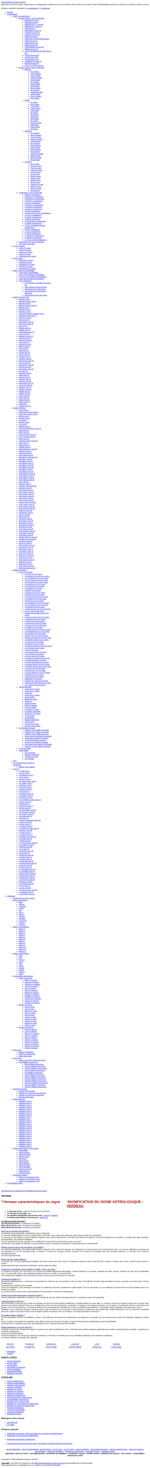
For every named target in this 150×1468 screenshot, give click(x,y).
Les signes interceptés (16, 1410)
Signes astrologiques (20, 900)
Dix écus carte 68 (25, 543)
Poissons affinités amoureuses (35, 1087)
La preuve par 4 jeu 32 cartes (35, 670)
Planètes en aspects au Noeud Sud (31, 1095)
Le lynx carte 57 (24, 886)
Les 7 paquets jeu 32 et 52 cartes (36, 578)
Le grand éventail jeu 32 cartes (35, 660)
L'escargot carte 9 (25, 787)
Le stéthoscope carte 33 (27, 836)
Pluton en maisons (31, 1048)
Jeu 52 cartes (18, 258)
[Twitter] (11, 1425)
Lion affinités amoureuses (34, 1072)
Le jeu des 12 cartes (32, 709)
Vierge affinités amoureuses (34, 1074)
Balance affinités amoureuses (35, 1076)
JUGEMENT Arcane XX (33, 61)
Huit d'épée (34, 117)
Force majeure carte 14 (27, 437)
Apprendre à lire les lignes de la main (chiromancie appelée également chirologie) (40, 1444)
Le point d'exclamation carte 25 (30, 820)
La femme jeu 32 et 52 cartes (35, 592)
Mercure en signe (31, 1011)
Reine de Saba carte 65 (27, 568)
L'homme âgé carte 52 (27, 875)
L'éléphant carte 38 (25, 847)
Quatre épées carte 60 (27, 531)
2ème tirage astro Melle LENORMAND (38, 744)
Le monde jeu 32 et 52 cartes (35, 584)
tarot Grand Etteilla (14, 1371)
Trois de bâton (35, 76)
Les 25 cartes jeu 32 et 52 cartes (36, 582)
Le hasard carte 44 (25, 385)
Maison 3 (22, 933)
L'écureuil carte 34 (25, 839)
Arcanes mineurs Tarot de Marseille (31, 67)
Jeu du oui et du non (32, 724)
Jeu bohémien (30, 718)
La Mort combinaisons (32, 219)
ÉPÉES (27, 100)
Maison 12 (22, 951)
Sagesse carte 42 (25, 381)
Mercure (22, 960)
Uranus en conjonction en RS (29, 1181)
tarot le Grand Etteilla (30, 1449)
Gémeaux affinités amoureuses (36, 1068)
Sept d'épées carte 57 (26, 525)
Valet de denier (35, 156)
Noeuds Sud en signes (27, 1091)
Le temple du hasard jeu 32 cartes (37, 662)
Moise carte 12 (24, 432)
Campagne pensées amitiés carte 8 (31, 314)
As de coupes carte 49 (27, 508)
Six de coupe (35, 174)
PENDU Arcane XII (31, 43)
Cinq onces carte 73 (26, 553)
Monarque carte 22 (25, 453)
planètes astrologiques (16, 1385)
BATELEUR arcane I (32, 20)
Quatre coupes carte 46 (27, 502)
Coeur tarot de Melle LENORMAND (31, 279)
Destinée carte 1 (24, 299)
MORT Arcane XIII (31, 45)
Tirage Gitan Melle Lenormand (35, 740)
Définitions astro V (25, 1144)
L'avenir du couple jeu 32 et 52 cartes (38, 666)
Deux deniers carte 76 (27, 560)
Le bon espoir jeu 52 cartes (34, 677)
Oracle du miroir (30, 703)
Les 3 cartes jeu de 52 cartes (35, 685)
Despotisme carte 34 (26, 365)
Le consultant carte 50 (27, 871)
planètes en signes (14, 1389)
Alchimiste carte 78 (25, 564)
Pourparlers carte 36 (26, 369)
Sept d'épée (34, 115)
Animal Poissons (24, 1173)
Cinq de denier (35, 141)
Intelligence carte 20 (26, 336)
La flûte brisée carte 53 (27, 878)
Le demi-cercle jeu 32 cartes (35, 621)
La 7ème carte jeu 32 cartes (35, 656)
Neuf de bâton (35, 88)
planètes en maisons (15, 1391)
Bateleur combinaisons (33, 195)
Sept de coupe (35, 176)
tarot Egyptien (45, 1449)
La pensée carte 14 (26, 798)
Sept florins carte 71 (26, 549)
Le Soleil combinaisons (33, 234)
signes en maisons (14, 1387)
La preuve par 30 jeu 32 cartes (35, 652)
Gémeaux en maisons (32, 984)
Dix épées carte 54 (25, 519)
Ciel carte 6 (23, 420)
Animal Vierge (23, 1161)
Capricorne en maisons (33, 999)
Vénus (21, 962)
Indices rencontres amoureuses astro (32, 1060)
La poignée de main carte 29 (29, 828)
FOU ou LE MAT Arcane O (34, 65)
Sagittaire (22, 919)
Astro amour (17, 1058)
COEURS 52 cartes (26, 266)
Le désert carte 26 (25, 822)
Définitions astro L (25, 1124)
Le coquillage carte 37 (26, 845)
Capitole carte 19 (25, 447)
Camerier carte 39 (25, 488)
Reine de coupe (36, 188)
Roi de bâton (34, 98)
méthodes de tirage (14, 1373)
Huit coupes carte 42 (26, 494)
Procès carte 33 (24, 363)
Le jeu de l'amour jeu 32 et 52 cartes (37, 672)
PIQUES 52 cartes (25, 262)
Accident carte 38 (25, 373)
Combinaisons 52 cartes (27, 268)
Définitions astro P (25, 1132)
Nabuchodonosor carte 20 (28, 449)
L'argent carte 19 (25, 808)
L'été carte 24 (23, 818)
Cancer (21, 908)
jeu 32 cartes (12, 1363)
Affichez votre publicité (27, 767)
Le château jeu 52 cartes (33, 588)
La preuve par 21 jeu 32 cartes (35, 625)
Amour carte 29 (24, 355)
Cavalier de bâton (36, 92)
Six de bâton (34, 82)
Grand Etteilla (23, 750)
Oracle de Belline (25, 748)
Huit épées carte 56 (26, 523)
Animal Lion (23, 1158)
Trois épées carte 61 (26, 533)
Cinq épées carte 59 (26, 529)
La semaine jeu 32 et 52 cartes (35, 599)
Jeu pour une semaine (32, 726)
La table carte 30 (25, 357)
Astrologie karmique (20, 1089)
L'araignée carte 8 (25, 785)
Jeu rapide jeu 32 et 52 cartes (35, 633)
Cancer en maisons (32, 986)
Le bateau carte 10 (25, 789)
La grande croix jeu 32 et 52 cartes (37, 576)
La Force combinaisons (33, 215)
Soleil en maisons (31, 1029)
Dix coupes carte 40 (26, 490)
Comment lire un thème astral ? (24, 898)
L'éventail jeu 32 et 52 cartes (35, 607)
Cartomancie (12, 14)
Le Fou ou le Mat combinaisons (36, 240)
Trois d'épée (34, 106)
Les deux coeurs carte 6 (27, 781)
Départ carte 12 (24, 320)
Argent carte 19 (24, 334)
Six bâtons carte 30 (26, 469)
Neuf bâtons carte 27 (26, 463)
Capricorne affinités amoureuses (36, 1083)
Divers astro (17, 1050)
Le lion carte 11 (24, 791)
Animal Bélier (23, 1150)
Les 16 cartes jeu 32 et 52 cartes (36, 597)
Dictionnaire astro (19, 1099)
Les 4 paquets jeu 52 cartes (34, 586)
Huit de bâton (35, 86)
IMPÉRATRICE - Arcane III (34, 24)
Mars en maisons (31, 1037)
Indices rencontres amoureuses (19, 1398)
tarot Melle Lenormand (16, 1367)
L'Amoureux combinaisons (34, 205)
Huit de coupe (35, 178)
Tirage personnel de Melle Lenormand (38, 736)
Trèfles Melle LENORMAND (29, 273)
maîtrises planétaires (15, 1393)
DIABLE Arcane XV (31, 49)
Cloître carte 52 (24, 402)
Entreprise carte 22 (25, 340)
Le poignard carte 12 (26, 793)
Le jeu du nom (30, 715)
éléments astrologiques (16, 1395)
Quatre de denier (36, 139)
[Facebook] (12, 1422)
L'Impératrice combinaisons (34, 199)
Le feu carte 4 (24, 777)
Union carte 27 (24, 350)
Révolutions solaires (20, 1175)
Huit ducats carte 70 (26, 547)
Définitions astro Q (25, 1134)
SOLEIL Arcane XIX (32, 59)
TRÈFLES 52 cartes (26, 260)
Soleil (20, 955)
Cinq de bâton (35, 80)
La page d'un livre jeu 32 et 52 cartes (38, 609)
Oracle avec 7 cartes (32, 691)
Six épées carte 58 (25, 527)
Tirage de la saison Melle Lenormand (38, 746)
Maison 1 (22, 929)
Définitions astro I (25, 1117)
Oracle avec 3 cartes (32, 689)
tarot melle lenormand (99, 1449)
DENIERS (28, 131)
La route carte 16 (25, 802)
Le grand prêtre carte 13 (27, 435)
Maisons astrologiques (21, 927)
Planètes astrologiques (21, 953)
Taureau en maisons (32, 982)
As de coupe (34, 164)
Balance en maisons (32, 992)
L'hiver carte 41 (24, 853)
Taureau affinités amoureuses (35, 1066)
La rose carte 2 (24, 773)
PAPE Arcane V (30, 28)
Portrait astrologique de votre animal (25, 1148)
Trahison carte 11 (25, 406)
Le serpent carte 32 (26, 834)
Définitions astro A (25, 1101)
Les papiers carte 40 (26, 851)
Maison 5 (22, 937)
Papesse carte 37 (25, 484)
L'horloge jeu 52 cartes (33, 590)
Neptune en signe (31, 1023)
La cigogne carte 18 (26, 806)
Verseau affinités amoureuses (35, 1085)
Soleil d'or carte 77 (25, 562)
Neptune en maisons (32, 1046)
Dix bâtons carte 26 (26, 461)
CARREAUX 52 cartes (27, 264)
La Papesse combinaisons (34, 197)
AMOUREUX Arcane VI (33, 30)
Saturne (21, 968)
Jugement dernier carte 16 (28, 441)
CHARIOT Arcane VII (32, 33)
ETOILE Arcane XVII (32, 55)
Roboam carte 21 (25, 451)
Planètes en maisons (26, 1027)
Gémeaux (22, 906)
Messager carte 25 (25, 459)
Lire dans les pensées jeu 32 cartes (37, 658)
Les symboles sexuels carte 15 (30, 800)
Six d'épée (34, 113)
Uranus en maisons (32, 1044)
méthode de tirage (92, 1451)
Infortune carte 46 (25, 389)
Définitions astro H (25, 1115)
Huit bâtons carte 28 (26, 465)
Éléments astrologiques (27, 1054)
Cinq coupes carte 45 (26, 500)
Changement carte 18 (26, 332)
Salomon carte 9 (24, 426)
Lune (20, 957)
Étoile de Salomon (31, 705)
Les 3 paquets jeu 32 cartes (34, 648)
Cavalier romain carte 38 (27, 486)
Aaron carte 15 (24, 439)
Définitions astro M (25, 1126)
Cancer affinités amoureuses (35, 1070)
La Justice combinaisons (33, 209)
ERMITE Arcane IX (31, 37)
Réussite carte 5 (24, 303)
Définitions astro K (25, 1122)
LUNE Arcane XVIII (31, 57)
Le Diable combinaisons (33, 223)
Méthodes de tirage (20, 570)
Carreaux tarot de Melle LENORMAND (32, 277)
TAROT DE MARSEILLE (21, 16)
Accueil (10, 12)
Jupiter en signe (30, 1017)
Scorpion (22, 916)
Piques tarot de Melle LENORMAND (31, 275)
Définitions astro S (25, 1138)
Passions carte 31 (25, 359)
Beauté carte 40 (24, 377)
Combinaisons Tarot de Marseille (30, 193)
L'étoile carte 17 (24, 804)
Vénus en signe (30, 1013)
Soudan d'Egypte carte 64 (28, 537)
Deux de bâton (35, 74)
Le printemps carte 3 (26, 775)
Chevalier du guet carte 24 (28, 457)
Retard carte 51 (24, 400)
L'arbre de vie (29, 722)
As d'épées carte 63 (26, 535)
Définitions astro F (25, 1111)
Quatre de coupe (36, 170)
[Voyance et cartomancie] (24, 1191)
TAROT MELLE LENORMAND (24, 270)
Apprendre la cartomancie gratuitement (22, 1436)
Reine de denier (36, 158)
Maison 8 (22, 943)
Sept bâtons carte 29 (26, 467)
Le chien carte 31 (25, 832)
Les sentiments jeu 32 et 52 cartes (37, 603)
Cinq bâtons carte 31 (26, 471)
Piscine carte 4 (24, 416)
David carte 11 (24, 430)
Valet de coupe (35, 186)
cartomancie (33, 8)
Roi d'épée (34, 129)
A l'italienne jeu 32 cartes (33, 679)
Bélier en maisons (31, 980)
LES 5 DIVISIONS (25, 281)
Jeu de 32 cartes (19, 246)
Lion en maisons (30, 988)
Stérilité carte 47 (24, 391)
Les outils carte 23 (25, 816)
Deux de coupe (35, 166)
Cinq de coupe (35, 172)
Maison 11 (22, 949)
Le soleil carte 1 (24, 771)
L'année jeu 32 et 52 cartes (34, 601)
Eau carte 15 (23, 326)
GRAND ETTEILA (19, 408)
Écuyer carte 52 (24, 515)
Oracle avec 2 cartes (32, 695)
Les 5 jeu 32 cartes (31, 650)
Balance (21, 914)
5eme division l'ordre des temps (36, 295)
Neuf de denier (35, 149)
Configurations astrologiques (23, 976)
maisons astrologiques (16, 1383)
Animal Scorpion (24, 1165)
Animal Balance (24, 1163)
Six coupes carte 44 (26, 498)
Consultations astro (14, 1183)
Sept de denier (35, 145)
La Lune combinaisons (33, 231)
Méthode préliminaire (32, 754)
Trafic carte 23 (24, 342)
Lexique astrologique (15, 1412)
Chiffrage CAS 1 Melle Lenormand (37, 730)
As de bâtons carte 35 (26, 480)
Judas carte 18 (24, 445)
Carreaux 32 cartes (26, 252)
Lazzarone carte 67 (26, 541)
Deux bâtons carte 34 (26, 478)
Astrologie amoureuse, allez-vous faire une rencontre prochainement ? (35, 1434)
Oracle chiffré (29, 697)
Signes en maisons (25, 978)
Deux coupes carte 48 (27, 506)
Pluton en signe (30, 1025)
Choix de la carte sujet (27, 244)
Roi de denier (35, 160)
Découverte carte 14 (26, 324)
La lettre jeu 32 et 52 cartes (34, 644)
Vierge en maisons (31, 990)
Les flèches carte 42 (26, 855)
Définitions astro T (25, 1140)
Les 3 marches (30, 752)
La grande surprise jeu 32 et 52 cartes (38, 646)
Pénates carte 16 (25, 328)
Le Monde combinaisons (33, 238)
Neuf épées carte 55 (26, 521)
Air (29, 1213)
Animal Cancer (24, 1156)
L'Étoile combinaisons (32, 229)
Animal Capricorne (25, 1169)
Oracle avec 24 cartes (33, 713)
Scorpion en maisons (32, 994)
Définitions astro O (25, 1130)
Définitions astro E (25, 1109)
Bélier (21, 902)
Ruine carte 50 (24, 398)
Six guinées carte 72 (26, 551)
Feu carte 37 (23, 371)
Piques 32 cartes (25, 254)
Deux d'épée (34, 104)
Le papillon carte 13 (26, 795)
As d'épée (34, 102)
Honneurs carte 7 (25, 311)
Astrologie (11, 896)
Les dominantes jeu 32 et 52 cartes (37, 631)
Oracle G (16, 769)
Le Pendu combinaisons (33, 217)
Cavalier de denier (36, 154)
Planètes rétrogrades (26, 1097)
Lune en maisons (31, 1031)
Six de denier (35, 143)
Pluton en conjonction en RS (29, 1177)
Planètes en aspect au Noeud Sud (20, 1406)
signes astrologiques (15, 1381)
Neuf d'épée (34, 119)
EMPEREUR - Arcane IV (33, 26)
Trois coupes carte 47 (26, 504)
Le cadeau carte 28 (26, 826)
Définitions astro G (25, 1113)
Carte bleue (23, 404)
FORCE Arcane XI (31, 41)
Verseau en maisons (32, 1001)
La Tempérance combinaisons (35, 221)
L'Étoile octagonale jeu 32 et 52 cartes (38, 638)
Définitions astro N (25, 1128)
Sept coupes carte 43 (26, 496)
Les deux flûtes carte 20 (27, 810)
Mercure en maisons (32, 1033)
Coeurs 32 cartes (25, 250)
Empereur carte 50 (25, 510)
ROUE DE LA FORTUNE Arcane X (37, 39)
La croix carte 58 (25, 888)
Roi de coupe (35, 190)
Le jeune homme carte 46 (28, 863)
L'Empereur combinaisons (34, 201)
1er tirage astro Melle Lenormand (36, 742)
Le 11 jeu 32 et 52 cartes (33, 574)
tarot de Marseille (14, 1361)
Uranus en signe (30, 1021)
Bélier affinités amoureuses (34, 1064)
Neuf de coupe (35, 180)
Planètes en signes (25, 1005)
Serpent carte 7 (24, 422)
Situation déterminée (32, 720)
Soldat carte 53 (24, 517)
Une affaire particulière (33, 711)
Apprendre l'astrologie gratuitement (21, 1439)
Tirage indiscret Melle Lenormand (36, 738)
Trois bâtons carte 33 (26, 476)
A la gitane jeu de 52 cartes (34, 674)
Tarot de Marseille (25, 687)
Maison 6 (22, 939)
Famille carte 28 (24, 352)
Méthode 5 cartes (31, 699)
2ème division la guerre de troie (36, 287)
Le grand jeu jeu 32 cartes (34, 627)
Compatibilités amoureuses (28, 1062)
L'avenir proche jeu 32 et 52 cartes (37, 617)
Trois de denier (35, 137)
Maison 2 (22, 931)
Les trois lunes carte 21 (27, 812)
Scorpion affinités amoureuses (35, 1079)
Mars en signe (30, 1015)
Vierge (21, 912)
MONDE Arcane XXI (32, 63)
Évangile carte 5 (24, 418)
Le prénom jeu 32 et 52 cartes (35, 619)
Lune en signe (30, 1009)
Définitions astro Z (25, 1146)
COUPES (28, 162)
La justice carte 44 (25, 859)
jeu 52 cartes (12, 1365)
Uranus (21, 970)
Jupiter (21, 966)
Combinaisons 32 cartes (27, 256)
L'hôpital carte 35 (25, 841)
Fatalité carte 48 (24, 394)
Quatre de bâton (36, 78)
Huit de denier (35, 147)
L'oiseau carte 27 (25, 824)
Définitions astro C (25, 1105)
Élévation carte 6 (25, 309)
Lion (20, 910)
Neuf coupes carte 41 (26, 492)
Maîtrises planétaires (26, 1052)
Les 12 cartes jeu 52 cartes (34, 611)
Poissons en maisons (32, 1003)
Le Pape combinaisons (33, 203)
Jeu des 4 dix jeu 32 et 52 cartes (36, 636)
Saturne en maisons (32, 1042)
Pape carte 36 (24, 482)
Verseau (22, 923)
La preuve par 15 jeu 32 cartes (35, 623)
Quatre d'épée (35, 108)
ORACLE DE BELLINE (21, 297)
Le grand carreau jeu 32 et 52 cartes (38, 629)
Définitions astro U (25, 1142)
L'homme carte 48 (25, 867)
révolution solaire (108, 1451)
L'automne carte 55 (25, 882)
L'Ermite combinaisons (33, 211)
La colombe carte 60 (26, 892)
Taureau (22, 904)
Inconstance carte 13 (26, 322)
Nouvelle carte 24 (25, 344)
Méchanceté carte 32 (26, 361)
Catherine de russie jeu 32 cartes (36, 681)
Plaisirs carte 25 (24, 346)
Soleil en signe (30, 1007)
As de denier (34, 133)
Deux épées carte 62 (26, 566)
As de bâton (34, 72)
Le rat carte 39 (24, 849)
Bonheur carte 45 (25, 387)
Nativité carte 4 (24, 307)
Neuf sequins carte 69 (26, 545)
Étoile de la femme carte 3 (28, 305)
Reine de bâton (35, 96)
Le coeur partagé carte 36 (28, 843)
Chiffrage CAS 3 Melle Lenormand (37, 734)
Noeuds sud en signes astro (18, 1402)
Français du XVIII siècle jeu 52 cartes (38, 683)
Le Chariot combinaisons (33, 207)
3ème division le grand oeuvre (35, 289)
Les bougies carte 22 (26, 814)
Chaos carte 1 (24, 410)
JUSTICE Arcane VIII (32, 35)
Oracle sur (28, 701)
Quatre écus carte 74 (26, 556)
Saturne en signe (31, 1019)
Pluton (21, 974)
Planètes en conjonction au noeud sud (32, 1093)
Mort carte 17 (23, 443)
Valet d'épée (34, 125)
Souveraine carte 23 (26, 455)
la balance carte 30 (25, 830)
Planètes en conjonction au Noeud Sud (22, 1404)
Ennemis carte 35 (25, 367)
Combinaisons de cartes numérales (31, 242)
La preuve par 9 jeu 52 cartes (35, 668)
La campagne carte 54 (27, 880)
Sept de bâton (35, 84)
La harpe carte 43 (25, 857)
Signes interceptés (25, 1056)
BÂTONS (28, 69)
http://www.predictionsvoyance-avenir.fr (50, 1463)
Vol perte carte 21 (25, 338)
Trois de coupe (35, 168)
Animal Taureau (24, 1152)
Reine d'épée (35, 127)
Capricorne (23, 921)
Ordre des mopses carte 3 (28, 414)
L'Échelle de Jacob (31, 757)
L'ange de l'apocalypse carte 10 (30, 428)
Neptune (22, 972)
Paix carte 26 (23, 348)
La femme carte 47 (25, 865)
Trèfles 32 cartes (25, 248)
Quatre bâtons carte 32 (27, 473)
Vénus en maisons (31, 1035)
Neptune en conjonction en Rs (29, 1179)
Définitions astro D (25, 1107)
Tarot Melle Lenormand (27, 728)
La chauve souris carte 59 (28, 890)
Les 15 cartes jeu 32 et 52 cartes (36, 580)
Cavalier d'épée (35, 123)
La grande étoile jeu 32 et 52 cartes (37, 664)
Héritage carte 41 (25, 379)
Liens (15, 761)
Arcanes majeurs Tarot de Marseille (31, 18)
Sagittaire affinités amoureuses (35, 1081)
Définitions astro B (25, 1103)
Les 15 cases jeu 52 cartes (34, 642)
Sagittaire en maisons (32, 996)
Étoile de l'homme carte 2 (27, 301)
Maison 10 (22, 947)
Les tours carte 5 (25, 779)
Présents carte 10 (25, 318)
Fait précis (28, 693)
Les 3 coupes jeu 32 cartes (34, 654)
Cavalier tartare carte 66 (27, 539)
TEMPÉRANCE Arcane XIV (34, 47)
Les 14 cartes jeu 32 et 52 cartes (36, 605)
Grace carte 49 (24, 396)
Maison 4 (22, 935)
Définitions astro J (25, 1120)
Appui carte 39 (24, 375)
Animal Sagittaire (24, 1167)
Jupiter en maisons (31, 1040)
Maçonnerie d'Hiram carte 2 (28, 412)
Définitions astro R (25, 1136)
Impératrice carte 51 (26, 512)
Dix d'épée (34, 121)
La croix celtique (30, 707)
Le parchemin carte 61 (27, 894)
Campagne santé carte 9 (27, 316)
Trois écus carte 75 (26, 558)
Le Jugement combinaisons (34, 236)
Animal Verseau (24, 1171)
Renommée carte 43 (26, 383)
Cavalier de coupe (36, 184)
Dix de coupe (35, 182)
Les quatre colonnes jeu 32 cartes (37, 640)
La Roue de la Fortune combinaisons (38, 213)
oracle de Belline (82, 1449)
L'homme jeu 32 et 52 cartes (35, 594)
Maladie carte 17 (24, 330)
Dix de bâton (34, 90)
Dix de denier (35, 151)
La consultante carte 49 (27, 869)
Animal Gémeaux (25, 1154)
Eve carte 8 (23, 424)
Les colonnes (29, 759)
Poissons (22, 925)
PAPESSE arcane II (31, 22)
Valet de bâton (35, 94)
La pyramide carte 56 (26, 884)
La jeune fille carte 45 (26, 861)
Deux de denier (35, 135)
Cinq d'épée (34, 110)
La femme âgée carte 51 (27, 873)
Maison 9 (22, 945)
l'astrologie (45, 8)
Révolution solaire (14, 1414)
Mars (20, 964)
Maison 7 (22, 941)
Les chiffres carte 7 (26, 783)
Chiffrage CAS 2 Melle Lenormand (37, 732)
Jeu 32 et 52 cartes (26, 572)
